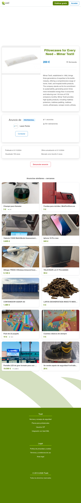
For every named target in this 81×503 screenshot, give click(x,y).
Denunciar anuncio (40, 164)
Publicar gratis (61, 3)
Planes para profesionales (40, 423)
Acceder (74, 3)
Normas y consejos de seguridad (40, 419)
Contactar (21, 134)
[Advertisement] (40, 26)
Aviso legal (40, 456)
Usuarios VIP (40, 427)
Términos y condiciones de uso (40, 452)
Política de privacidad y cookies (40, 449)
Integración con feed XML (40, 431)
